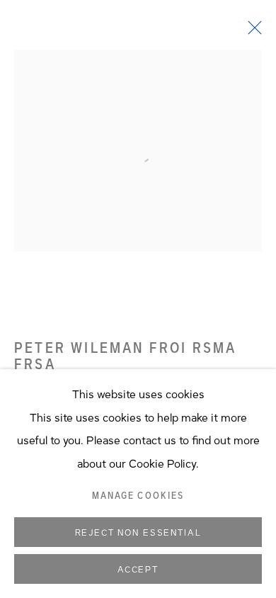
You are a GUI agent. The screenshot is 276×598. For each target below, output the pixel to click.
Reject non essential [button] (138, 533)
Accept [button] (138, 570)
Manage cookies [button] (138, 496)
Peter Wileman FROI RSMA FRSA (125, 356)
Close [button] (251, 32)
